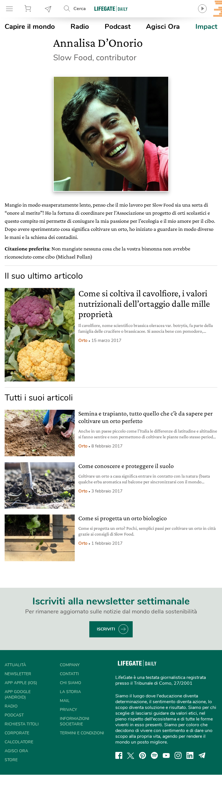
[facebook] (118, 755)
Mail (65, 700)
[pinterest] (142, 755)
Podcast (118, 26)
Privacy (68, 709)
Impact (206, 26)
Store (28, 8)
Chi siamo (70, 683)
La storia (70, 692)
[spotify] (154, 755)
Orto (82, 340)
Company (69, 665)
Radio (80, 26)
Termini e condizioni (82, 733)
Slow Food (163, 205)
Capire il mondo (30, 26)
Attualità (15, 665)
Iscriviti (106, 629)
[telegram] (202, 755)
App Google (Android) (18, 694)
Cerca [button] (79, 8)
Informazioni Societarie (74, 721)
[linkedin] (189, 755)
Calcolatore (19, 742)
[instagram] (178, 755)
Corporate (17, 733)
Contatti (69, 674)
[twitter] (130, 755)
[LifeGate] (111, 8)
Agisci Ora (163, 26)
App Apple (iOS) (21, 683)
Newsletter (48, 8)
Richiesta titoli (22, 724)
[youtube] (166, 755)
